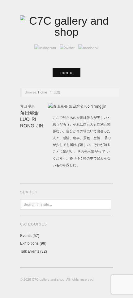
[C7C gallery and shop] (66, 25)
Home (42, 91)
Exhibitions (29, 243)
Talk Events (29, 251)
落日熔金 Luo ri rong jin (31, 119)
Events (26, 235)
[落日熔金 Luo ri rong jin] (77, 107)
